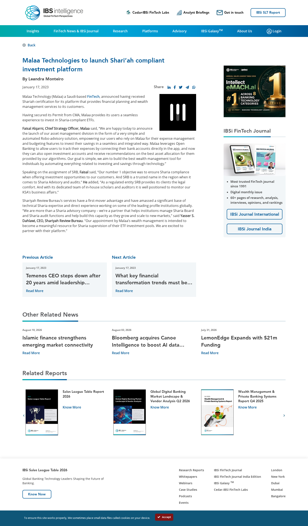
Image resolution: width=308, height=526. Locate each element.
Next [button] (284, 416)
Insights (33, 31)
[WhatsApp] (194, 87)
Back (31, 45)
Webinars (185, 483)
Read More (34, 290)
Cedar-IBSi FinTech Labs (150, 12)
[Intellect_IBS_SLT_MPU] (254, 91)
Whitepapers (188, 477)
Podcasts (185, 496)
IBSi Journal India (255, 228)
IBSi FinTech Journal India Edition (237, 477)
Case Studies (188, 490)
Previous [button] (23, 416)
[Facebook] (174, 87)
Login (276, 31)
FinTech (93, 96)
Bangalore (278, 496)
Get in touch (233, 12)
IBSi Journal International (254, 214)
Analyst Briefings (196, 12)
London (276, 470)
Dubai (275, 483)
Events (184, 503)
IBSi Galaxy (212, 30)
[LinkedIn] (169, 87)
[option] (66, 416)
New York (278, 477)
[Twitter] (180, 87)
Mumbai (277, 490)
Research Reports (191, 470)
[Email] (187, 87)
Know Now (37, 494)
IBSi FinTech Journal (228, 470)
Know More (72, 407)
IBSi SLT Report (268, 12)
